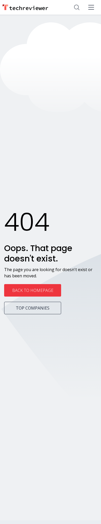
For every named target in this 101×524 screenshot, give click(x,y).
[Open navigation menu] (91, 7)
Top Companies (32, 308)
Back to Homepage (32, 290)
